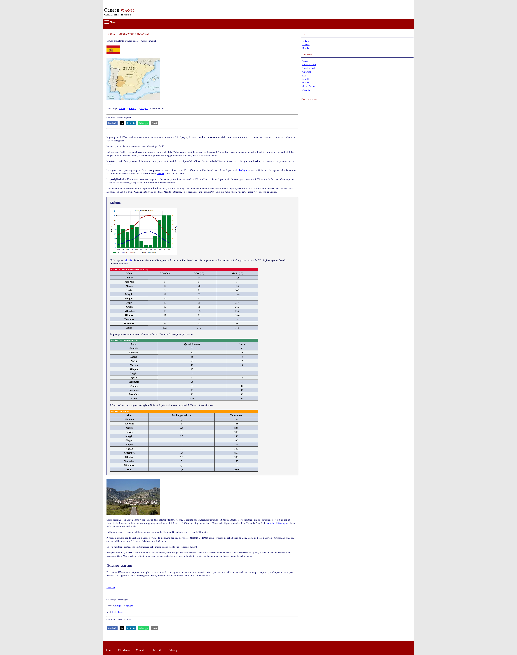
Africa (305, 60)
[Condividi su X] (122, 123)
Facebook (112, 123)
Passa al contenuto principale (117, 1)
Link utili (156, 650)
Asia (304, 75)
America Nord (309, 64)
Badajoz (243, 170)
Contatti (140, 650)
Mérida (128, 260)
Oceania (306, 89)
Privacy (172, 650)
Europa (132, 108)
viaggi (119, 9)
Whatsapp (143, 123)
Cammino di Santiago (276, 523)
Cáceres (160, 173)
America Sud (308, 68)
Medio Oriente (309, 86)
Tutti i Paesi (117, 612)
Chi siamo (124, 650)
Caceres (306, 44)
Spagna (144, 108)
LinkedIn (131, 123)
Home (122, 108)
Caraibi (305, 78)
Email (154, 123)
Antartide (306, 71)
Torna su (110, 587)
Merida (305, 48)
